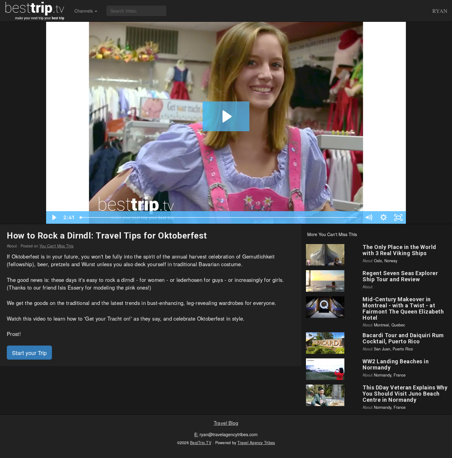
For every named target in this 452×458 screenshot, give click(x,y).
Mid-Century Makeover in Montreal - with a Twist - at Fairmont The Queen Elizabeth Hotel (403, 308)
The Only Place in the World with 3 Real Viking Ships (399, 250)
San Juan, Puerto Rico (393, 349)
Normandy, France (390, 375)
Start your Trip (29, 353)
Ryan (439, 10)
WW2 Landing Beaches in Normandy (396, 364)
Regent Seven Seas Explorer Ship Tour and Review (400, 276)
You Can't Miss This (56, 246)
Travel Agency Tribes (256, 442)
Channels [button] (84, 11)
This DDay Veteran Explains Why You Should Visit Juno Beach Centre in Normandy (405, 393)
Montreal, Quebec (389, 325)
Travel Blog (226, 422)
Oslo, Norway (385, 260)
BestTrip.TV (200, 442)
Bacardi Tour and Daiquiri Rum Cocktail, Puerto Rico (403, 338)
